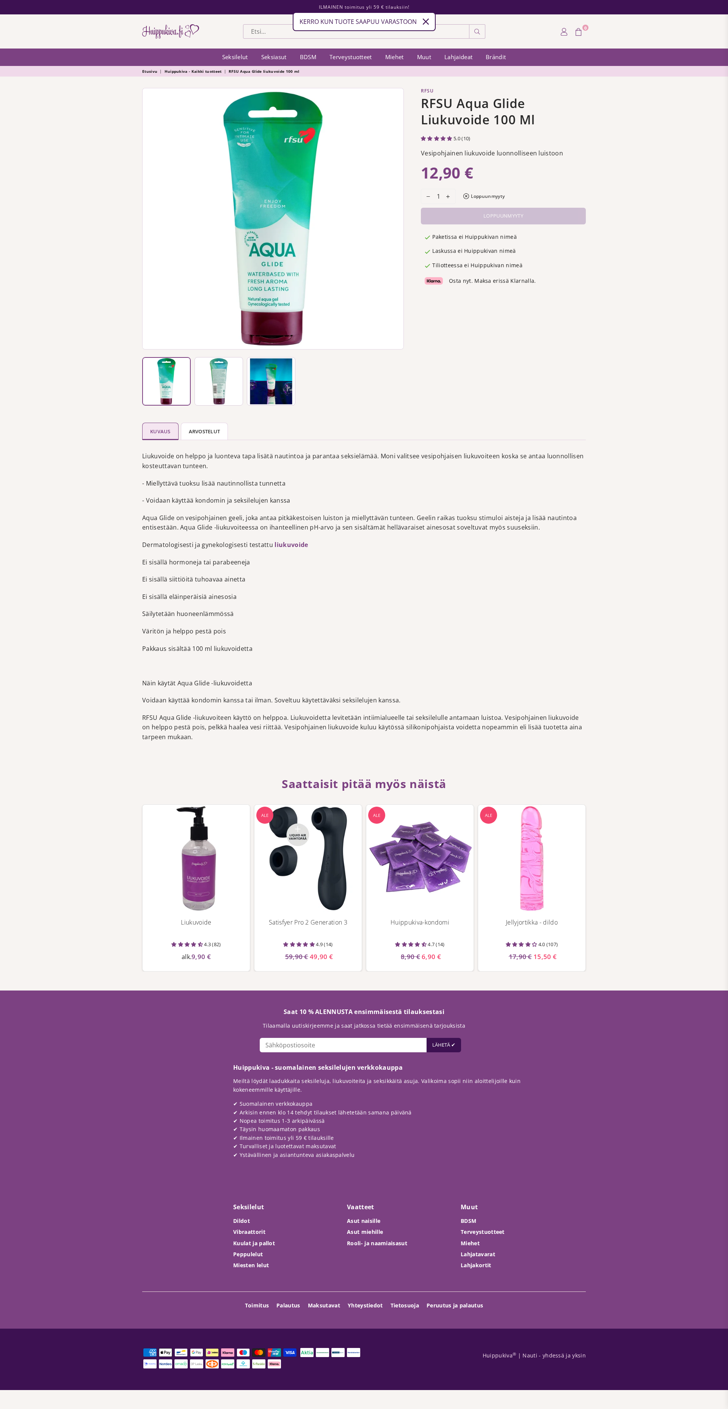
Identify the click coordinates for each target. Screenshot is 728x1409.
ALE (264, 815)
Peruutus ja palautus (455, 1305)
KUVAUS (160, 431)
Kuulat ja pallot (254, 1243)
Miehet (394, 57)
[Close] (426, 22)
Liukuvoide (196, 922)
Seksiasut (274, 57)
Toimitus (257, 1305)
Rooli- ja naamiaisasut (377, 1243)
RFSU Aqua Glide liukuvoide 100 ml (264, 71)
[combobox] (356, 31)
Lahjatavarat (478, 1254)
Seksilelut (235, 57)
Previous (150, 219)
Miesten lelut (251, 1265)
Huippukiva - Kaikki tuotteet (193, 71)
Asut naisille (363, 1220)
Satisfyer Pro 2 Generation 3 (308, 922)
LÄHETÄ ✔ (443, 1044)
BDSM (308, 57)
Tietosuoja (405, 1305)
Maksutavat (324, 1305)
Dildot (241, 1220)
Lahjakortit (476, 1265)
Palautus (288, 1305)
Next (396, 219)
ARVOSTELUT (204, 431)
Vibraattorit (249, 1231)
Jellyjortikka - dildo (532, 922)
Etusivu (149, 71)
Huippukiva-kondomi (420, 922)
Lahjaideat (458, 57)
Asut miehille (365, 1231)
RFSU (427, 91)
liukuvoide (291, 545)
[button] (437, 138)
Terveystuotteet (350, 57)
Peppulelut (248, 1254)
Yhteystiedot (365, 1305)
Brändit (496, 57)
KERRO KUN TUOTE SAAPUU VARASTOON (358, 21)
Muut (424, 57)
